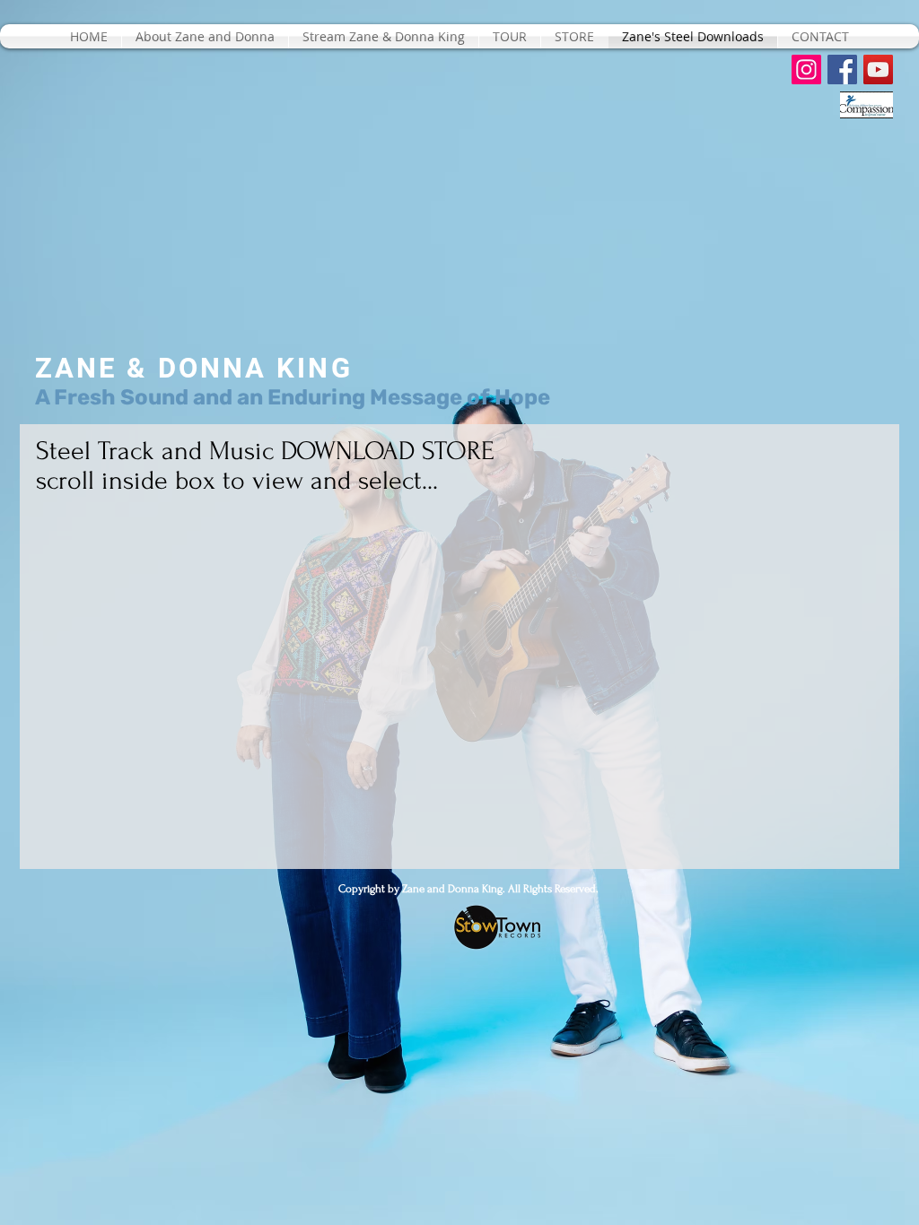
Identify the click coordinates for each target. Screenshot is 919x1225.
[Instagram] (806, 69)
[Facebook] (842, 69)
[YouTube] (878, 69)
